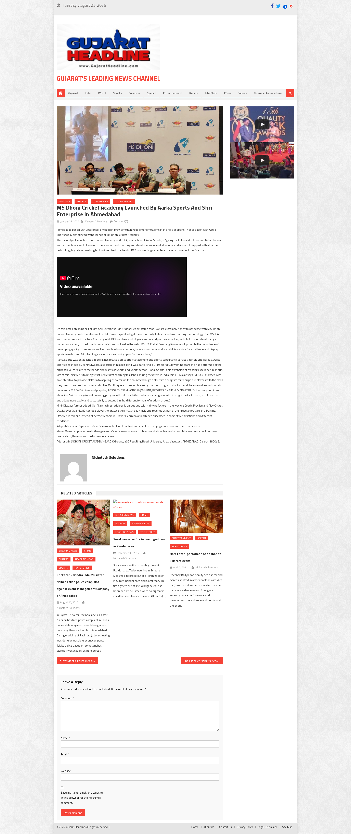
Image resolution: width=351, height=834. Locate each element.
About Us (209, 827)
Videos (242, 93)
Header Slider (141, 523)
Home (194, 827)
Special (151, 93)
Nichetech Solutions (95, 221)
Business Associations (268, 93)
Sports (117, 93)
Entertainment (172, 93)
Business (134, 93)
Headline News (84, 559)
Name (65, 738)
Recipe (193, 93)
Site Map (287, 827)
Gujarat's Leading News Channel (108, 78)
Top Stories (100, 201)
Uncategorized (124, 201)
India (88, 93)
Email (65, 754)
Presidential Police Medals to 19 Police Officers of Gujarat (80, 661)
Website (66, 771)
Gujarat (73, 93)
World (102, 93)
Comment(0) (121, 221)
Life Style (211, 93)
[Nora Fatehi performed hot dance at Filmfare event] (196, 516)
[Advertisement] (233, 57)
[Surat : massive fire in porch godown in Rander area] (140, 505)
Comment (67, 698)
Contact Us (225, 827)
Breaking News (68, 551)
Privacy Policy (245, 827)
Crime (228, 93)
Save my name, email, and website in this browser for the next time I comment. (82, 797)
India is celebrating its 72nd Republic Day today (204, 661)
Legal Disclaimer (267, 827)
